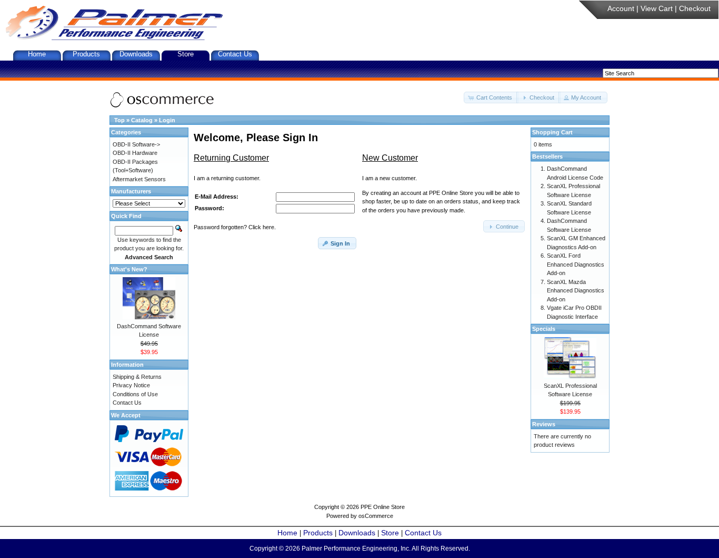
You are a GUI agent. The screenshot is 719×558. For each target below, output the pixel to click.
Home (37, 54)
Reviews (543, 424)
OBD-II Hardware (135, 153)
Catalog (142, 120)
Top (119, 120)
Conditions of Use (135, 394)
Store (185, 54)
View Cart (657, 8)
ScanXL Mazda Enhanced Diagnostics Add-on (575, 290)
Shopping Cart (552, 132)
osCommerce (375, 516)
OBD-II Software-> (136, 144)
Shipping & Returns (137, 377)
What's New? (129, 269)
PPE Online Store (383, 507)
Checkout (695, 8)
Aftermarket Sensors (139, 179)
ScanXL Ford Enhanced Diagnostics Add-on (575, 264)
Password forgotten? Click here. (235, 227)
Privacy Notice (131, 385)
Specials (543, 329)
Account (620, 8)
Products (86, 54)
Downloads (136, 54)
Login (167, 120)
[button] (491, 98)
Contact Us (235, 54)
